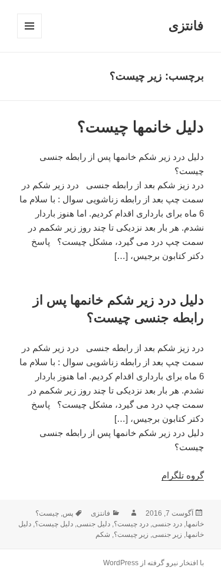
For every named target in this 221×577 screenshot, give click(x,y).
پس (67, 513)
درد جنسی (167, 524)
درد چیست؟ (131, 524)
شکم (102, 534)
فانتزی (186, 25)
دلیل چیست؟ (54, 524)
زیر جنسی (167, 534)
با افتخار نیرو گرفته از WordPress (153, 563)
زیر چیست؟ (131, 534)
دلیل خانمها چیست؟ (140, 127)
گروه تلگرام (182, 475)
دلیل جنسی (93, 524)
